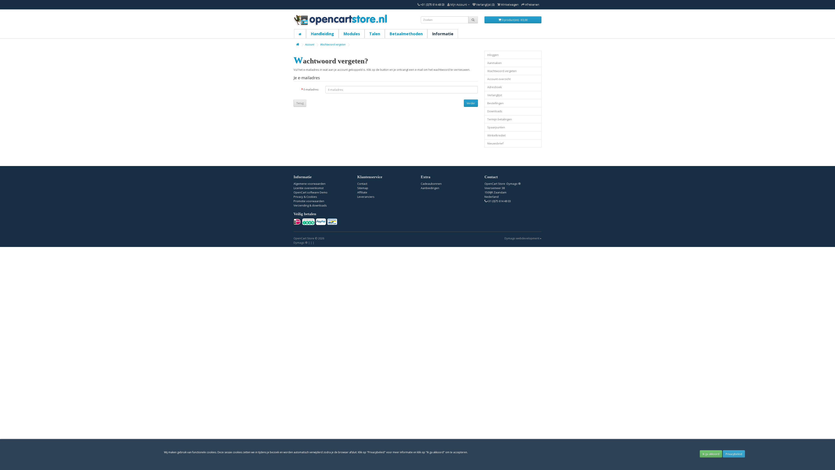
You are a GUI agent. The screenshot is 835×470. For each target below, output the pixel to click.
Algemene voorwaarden (310, 184)
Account (309, 44)
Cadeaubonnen (431, 184)
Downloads (494, 111)
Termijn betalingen (499, 119)
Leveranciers (365, 197)
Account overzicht (499, 79)
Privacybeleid (734, 454)
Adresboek (494, 87)
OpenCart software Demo (310, 192)
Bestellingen (495, 103)
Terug (300, 103)
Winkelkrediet (496, 135)
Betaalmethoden (406, 33)
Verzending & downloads (310, 205)
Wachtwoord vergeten (333, 44)
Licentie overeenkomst (309, 188)
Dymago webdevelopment (521, 238)
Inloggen (493, 55)
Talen (374, 33)
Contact (362, 184)
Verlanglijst (494, 95)
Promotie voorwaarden (309, 201)
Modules (351, 33)
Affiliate (362, 192)
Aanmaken (494, 63)
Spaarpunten (496, 127)
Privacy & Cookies (305, 197)
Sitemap (362, 188)
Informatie (442, 33)
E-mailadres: (311, 89)
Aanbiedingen (430, 188)
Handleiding (322, 33)
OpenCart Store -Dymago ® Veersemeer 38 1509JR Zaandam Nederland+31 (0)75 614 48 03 (502, 192)
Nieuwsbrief (495, 143)
